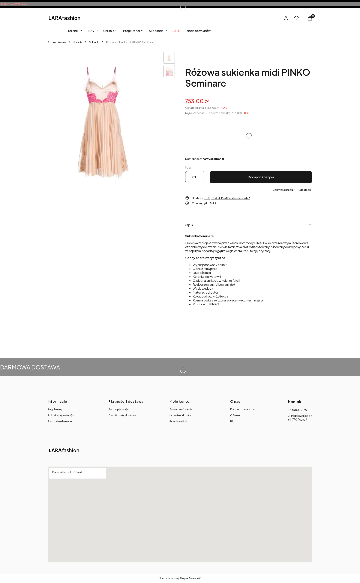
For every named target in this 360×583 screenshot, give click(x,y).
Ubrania (77, 42)
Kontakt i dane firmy (242, 409)
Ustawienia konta (180, 415)
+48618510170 (297, 409)
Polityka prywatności (61, 415)
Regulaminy (55, 409)
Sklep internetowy (179, 578)
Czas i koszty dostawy (122, 415)
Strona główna (57, 42)
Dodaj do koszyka (261, 177)
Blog (233, 421)
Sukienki (94, 42)
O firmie (235, 415)
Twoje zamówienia (181, 409)
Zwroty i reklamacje (60, 421)
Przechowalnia (179, 421)
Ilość (188, 167)
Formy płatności (119, 409)
